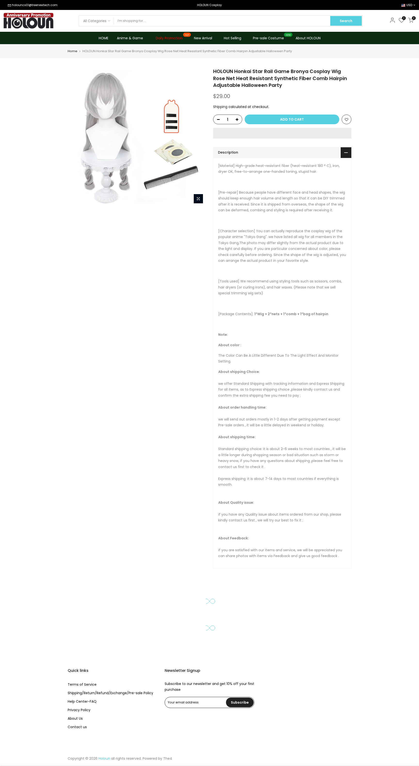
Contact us (77, 727)
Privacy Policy (79, 710)
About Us (75, 718)
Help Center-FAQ (82, 701)
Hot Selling (232, 38)
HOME (103, 38)
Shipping (220, 106)
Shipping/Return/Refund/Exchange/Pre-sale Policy (110, 693)
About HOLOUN (308, 38)
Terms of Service (82, 684)
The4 (167, 758)
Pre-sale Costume (272, 37)
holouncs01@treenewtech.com (34, 5)
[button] (282, 133)
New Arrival (203, 38)
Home (72, 51)
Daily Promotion (172, 37)
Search (346, 20)
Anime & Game (130, 38)
